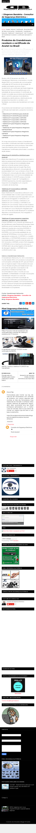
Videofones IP (19, 33)
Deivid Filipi (10, 392)
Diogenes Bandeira (12, 299)
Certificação (19, 29)
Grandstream (19, 31)
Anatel (8, 29)
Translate (15, 540)
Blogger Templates (25, 821)
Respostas (11, 424)
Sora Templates (15, 821)
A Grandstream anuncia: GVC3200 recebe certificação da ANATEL (14, 350)
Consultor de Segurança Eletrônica (21, 427)
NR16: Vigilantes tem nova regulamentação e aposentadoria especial (20, 808)
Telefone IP (11, 33)
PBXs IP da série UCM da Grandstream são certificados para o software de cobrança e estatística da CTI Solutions (15, 332)
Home (3, 29)
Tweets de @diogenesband (10, 700)
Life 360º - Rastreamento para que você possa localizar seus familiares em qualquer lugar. (22, 786)
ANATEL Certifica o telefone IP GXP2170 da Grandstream (15, 367)
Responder (10, 421)
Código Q (5, 797)
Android (13, 29)
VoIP (25, 33)
